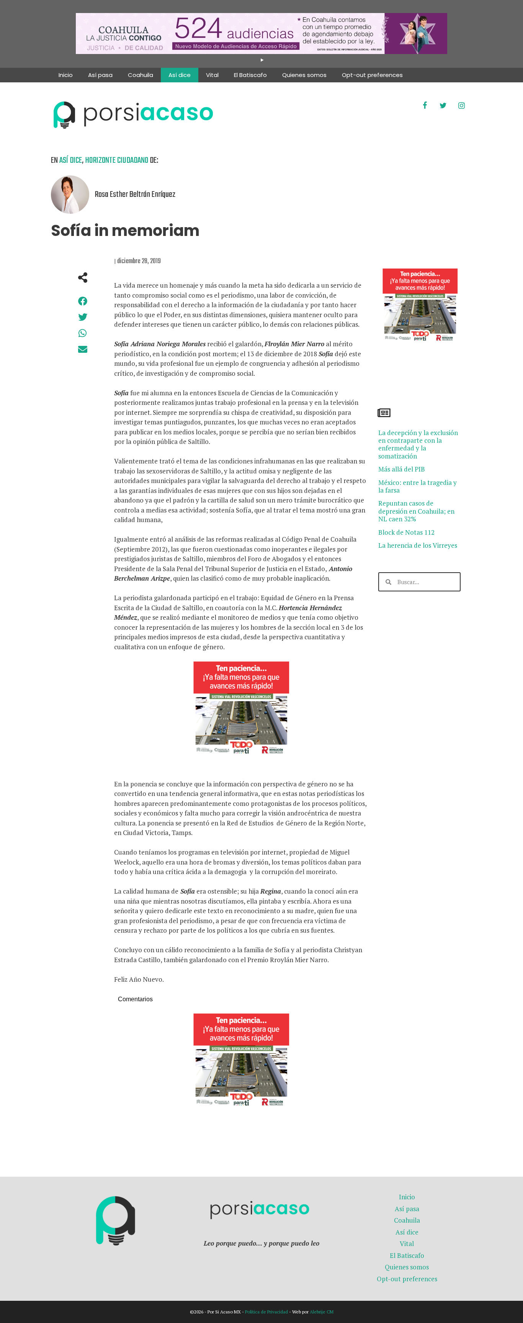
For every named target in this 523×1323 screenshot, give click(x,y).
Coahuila (140, 75)
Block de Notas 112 (406, 532)
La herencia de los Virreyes (417, 545)
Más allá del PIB (401, 469)
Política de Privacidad (266, 1312)
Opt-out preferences (372, 75)
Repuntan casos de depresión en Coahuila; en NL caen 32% (416, 511)
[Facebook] (424, 106)
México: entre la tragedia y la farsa (417, 486)
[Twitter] (443, 106)
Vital (212, 75)
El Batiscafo (250, 75)
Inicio (66, 75)
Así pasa (100, 75)
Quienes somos (304, 75)
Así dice (179, 75)
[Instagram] (461, 106)
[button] (82, 301)
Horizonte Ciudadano (116, 160)
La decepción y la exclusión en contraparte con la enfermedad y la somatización (418, 444)
